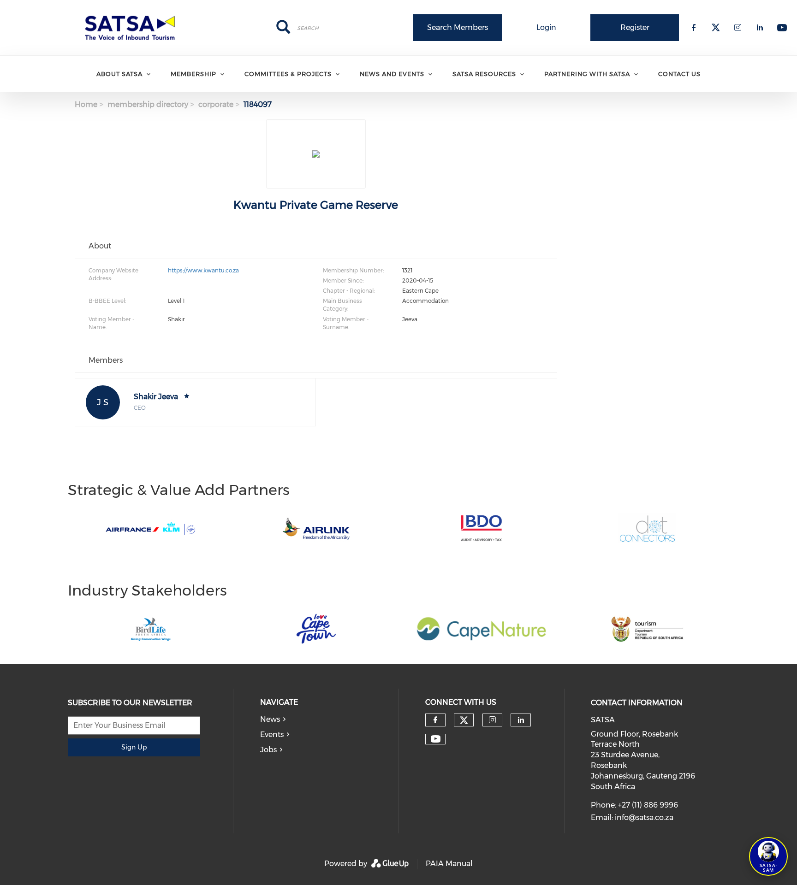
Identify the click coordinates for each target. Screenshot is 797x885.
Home (86, 104)
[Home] (133, 27)
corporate (215, 104)
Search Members (457, 27)
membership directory (147, 104)
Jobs (268, 749)
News (270, 719)
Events (272, 734)
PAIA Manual (449, 863)
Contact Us (679, 73)
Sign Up (134, 747)
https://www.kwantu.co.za (203, 270)
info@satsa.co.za (644, 817)
